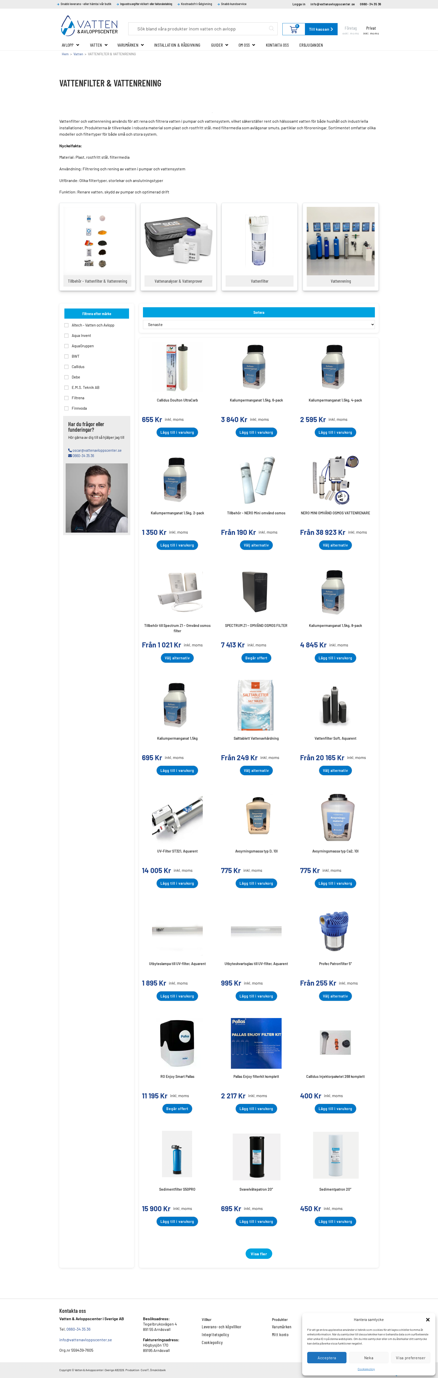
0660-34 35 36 (78, 1329)
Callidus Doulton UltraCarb (177, 400)
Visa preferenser (410, 1357)
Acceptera (327, 1357)
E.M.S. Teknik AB (85, 387)
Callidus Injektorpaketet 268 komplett (335, 1076)
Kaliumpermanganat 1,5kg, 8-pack (335, 625)
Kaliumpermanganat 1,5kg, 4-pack (335, 400)
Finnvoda (79, 408)
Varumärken (127, 45)
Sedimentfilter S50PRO (177, 1189)
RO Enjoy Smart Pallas (177, 1076)
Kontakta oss (277, 45)
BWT (75, 356)
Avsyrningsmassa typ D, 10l (256, 851)
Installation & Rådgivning (177, 45)
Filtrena (77, 397)
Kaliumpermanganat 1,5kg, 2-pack (177, 513)
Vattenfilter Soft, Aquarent (335, 738)
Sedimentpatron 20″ (335, 1189)
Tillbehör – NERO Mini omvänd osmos (256, 513)
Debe (75, 377)
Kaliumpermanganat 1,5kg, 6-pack (256, 400)
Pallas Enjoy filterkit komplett (256, 1076)
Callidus (77, 366)
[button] (427, 1319)
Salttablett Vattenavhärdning (256, 738)
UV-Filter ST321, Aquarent (177, 851)
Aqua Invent (81, 335)
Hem (65, 54)
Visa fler (259, 1253)
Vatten (96, 45)
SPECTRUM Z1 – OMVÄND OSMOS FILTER (256, 625)
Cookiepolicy (366, 1369)
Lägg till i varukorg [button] (177, 432)
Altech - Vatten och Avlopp (92, 325)
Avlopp (68, 45)
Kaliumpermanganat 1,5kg (177, 738)
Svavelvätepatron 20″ (256, 1189)
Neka (369, 1357)
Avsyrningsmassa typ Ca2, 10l (335, 851)
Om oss (244, 45)
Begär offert (256, 658)
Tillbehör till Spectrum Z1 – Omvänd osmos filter (177, 627)
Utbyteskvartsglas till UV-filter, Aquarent (256, 964)
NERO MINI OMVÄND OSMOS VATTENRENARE (335, 513)
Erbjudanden (311, 45)
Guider (217, 45)
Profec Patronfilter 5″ (335, 964)
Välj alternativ (256, 545)
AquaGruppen (82, 345)
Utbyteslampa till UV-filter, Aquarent (177, 964)
